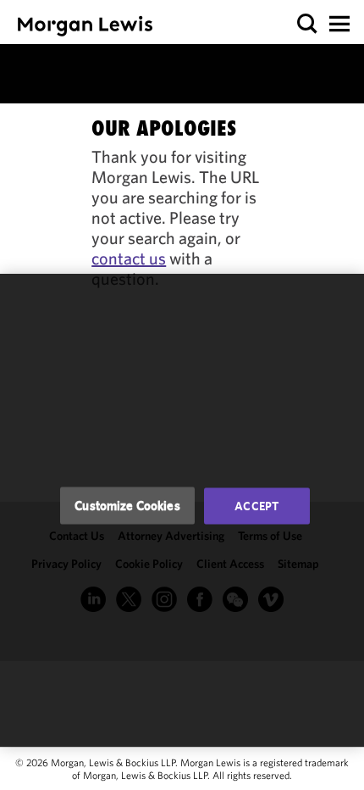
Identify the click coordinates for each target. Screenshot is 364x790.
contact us (128, 258)
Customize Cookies (127, 506)
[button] (307, 24)
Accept (256, 506)
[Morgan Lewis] (85, 25)
